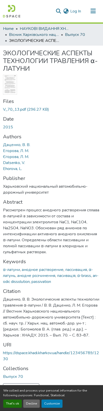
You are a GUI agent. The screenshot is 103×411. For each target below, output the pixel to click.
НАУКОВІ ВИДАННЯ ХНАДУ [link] (45, 28)
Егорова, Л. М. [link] (16, 151)
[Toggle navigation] (93, 11)
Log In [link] (75, 11)
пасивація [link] (66, 275)
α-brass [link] (84, 275)
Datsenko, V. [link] (14, 162)
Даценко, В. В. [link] (16, 145)
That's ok (12, 403)
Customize (52, 403)
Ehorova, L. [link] (12, 168)
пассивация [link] (76, 269)
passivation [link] (41, 281)
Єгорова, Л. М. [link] (16, 157)
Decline (31, 403)
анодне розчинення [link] (36, 275)
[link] (51, 109)
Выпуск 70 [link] (75, 34)
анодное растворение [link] (43, 269)
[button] (11, 11)
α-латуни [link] (11, 269)
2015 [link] (8, 127)
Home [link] (8, 28)
